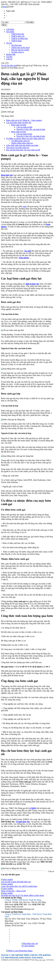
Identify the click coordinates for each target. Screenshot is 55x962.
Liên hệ (9, 59)
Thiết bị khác (16, 41)
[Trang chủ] (4, 7)
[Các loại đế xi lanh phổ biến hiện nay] (7, 879)
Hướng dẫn (10, 54)
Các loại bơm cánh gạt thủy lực (18, 122)
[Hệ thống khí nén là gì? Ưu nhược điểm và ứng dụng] (7, 893)
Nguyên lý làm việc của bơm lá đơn (30, 129)
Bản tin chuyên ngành (20, 50)
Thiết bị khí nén (17, 34)
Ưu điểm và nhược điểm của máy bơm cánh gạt (25, 138)
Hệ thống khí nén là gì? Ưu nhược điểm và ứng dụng (22, 895)
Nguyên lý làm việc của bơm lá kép (30, 136)
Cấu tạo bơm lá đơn (24, 127)
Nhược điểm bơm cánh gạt (22, 143)
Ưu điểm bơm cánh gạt (20, 141)
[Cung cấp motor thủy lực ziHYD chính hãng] (7, 884)
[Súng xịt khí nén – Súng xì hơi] (7, 888)
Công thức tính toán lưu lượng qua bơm (22, 145)
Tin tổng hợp (16, 45)
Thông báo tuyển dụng (20, 47)
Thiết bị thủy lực (18, 36)
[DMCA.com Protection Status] (30, 951)
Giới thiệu (10, 29)
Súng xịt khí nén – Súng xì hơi (13, 891)
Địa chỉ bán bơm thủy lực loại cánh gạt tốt (23, 150)
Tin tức (9, 43)
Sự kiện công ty (17, 52)
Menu (4, 25)
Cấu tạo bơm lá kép (24, 134)
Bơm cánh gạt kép (18, 132)
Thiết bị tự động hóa (19, 38)
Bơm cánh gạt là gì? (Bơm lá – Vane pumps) (24, 120)
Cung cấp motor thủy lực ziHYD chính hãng (19, 886)
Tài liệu (9, 57)
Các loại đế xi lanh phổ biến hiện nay (16, 882)
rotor (25, 206)
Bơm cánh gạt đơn (18, 125)
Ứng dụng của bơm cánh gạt (17, 148)
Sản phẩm (10, 32)
